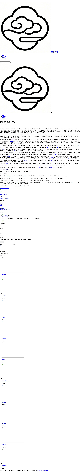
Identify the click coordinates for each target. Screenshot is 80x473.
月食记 (3, 317)
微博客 (6, 188)
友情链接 (4, 56)
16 (0, 191)
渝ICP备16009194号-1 (45, 470)
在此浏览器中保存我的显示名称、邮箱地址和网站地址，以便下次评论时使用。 (16, 239)
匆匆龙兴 (4, 402)
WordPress (38, 470)
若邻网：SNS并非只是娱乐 (5, 209)
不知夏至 (4, 338)
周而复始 (4, 423)
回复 (3, 220)
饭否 (8, 188)
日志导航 (4, 59)
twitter (1, 188)
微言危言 (1, 205)
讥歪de (6, 169)
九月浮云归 (4, 465)
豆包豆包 (4, 274)
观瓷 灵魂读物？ (3, 208)
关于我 (3, 57)
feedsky (75, 145)
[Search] (10, 62)
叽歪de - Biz (16, 182)
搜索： (1, 244)
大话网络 (1, 203)
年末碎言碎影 (4, 444)
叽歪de (13, 139)
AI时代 (1, 204)
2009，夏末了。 (5, 380)
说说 (3, 55)
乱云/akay (6, 215)
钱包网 (69, 158)
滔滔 (50, 158)
